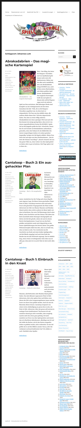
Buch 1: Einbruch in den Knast (9, 275)
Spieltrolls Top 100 (32, 12)
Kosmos (7, 85)
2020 (64, 266)
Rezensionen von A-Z (18, 12)
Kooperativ (69, 297)
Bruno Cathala (62, 281)
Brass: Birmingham (65, 369)
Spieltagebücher (62, 12)
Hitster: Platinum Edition (66, 178)
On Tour (62, 374)
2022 (6, 75)
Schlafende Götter (64, 176)
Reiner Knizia (71, 308)
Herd (61, 196)
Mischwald (62, 394)
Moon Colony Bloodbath (66, 180)
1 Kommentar (8, 297)
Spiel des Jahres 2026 (64, 105)
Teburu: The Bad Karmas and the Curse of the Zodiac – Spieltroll (66, 145)
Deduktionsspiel (9, 181)
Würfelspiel (62, 330)
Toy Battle (62, 198)
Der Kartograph (64, 405)
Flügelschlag (62, 292)
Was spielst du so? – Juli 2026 (66, 94)
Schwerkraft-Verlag (64, 311)
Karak (61, 354)
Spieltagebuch (62, 319)
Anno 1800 (62, 389)
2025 (68, 269)
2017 (67, 263)
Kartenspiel (8, 84)
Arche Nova (62, 384)
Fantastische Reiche (65, 402)
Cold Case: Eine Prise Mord (66, 199)
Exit (69, 289)
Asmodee (61, 275)
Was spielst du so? (64, 242)
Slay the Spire (63, 364)
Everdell (62, 387)
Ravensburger (62, 308)
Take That (68, 322)
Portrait (61, 234)
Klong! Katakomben (65, 379)
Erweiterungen (63, 231)
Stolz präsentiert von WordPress (19, 421)
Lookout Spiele (9, 190)
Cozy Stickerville (64, 214)
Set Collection (62, 314)
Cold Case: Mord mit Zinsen (67, 175)
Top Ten (62, 213)
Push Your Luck (63, 306)
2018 (71, 263)
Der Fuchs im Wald (64, 356)
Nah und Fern (63, 386)
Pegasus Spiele (68, 303)
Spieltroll (10, 87)
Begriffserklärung (63, 227)
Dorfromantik (63, 358)
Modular (61, 303)
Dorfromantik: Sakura (65, 193)
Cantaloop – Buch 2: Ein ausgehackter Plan (28, 164)
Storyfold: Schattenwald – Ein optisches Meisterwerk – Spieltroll (67, 123)
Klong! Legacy (63, 404)
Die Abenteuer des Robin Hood (67, 359)
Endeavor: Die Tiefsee (65, 203)
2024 (64, 269)
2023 (60, 269)
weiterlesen (23, 150)
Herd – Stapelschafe (64, 100)
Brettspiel (68, 278)
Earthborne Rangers (65, 211)
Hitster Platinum (64, 407)
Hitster (61, 362)
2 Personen (61, 263)
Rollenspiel (8, 195)
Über (73, 12)
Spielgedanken (63, 239)
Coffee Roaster (63, 120)
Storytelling (8, 198)
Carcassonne (71, 281)
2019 (60, 266)
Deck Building (62, 284)
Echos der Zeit (63, 195)
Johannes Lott (9, 82)
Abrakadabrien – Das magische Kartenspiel (27, 63)
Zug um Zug (69, 330)
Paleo (61, 353)
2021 (6, 273)
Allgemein (62, 226)
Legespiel (66, 300)
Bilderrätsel (62, 229)
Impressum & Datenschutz (13, 15)
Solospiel (7, 196)
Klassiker (61, 232)
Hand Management (64, 295)
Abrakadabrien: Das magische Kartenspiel (10, 79)
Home (7, 12)
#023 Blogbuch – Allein (65, 99)
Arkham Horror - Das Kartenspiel (64, 272)
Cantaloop (8, 180)
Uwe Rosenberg (63, 325)
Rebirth (62, 201)
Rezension (8, 73)
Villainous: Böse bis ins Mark (67, 381)
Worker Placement (63, 328)
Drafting (71, 286)
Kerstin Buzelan (9, 188)
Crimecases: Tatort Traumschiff (68, 208)
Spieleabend (62, 237)
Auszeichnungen (47, 12)
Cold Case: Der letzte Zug (66, 185)
